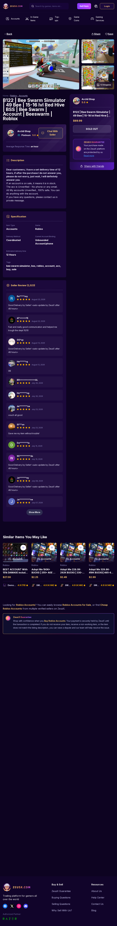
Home (5, 95)
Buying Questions (61, 897)
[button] (96, 6)
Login (107, 6)
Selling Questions (61, 904)
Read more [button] (89, 155)
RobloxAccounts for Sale (76, 604)
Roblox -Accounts (19, 95)
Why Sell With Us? (62, 910)
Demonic (12, 585)
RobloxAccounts (25, 604)
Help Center (97, 897)
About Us (96, 891)
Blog (93, 910)
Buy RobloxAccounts (54, 621)
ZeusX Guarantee (61, 891)
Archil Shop (24, 131)
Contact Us (97, 904)
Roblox (6, 565)
